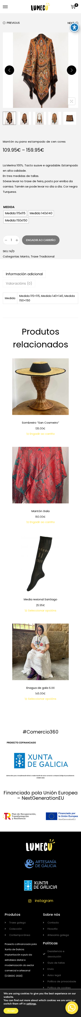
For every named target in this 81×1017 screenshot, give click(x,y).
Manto (24, 256)
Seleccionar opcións (42, 610)
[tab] (40, 274)
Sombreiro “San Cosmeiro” (40, 423)
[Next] (71, 70)
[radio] (15, 213)
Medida (9, 207)
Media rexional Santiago (40, 599)
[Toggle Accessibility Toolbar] (74, 27)
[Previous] (9, 70)
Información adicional (24, 274)
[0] (73, 7)
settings (31, 1003)
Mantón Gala (40, 511)
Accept (11, 1010)
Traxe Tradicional (42, 256)
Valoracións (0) (19, 283)
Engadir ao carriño (41, 240)
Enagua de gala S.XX (40, 688)
